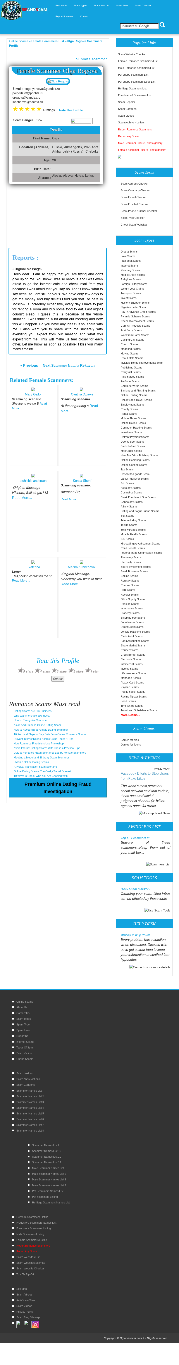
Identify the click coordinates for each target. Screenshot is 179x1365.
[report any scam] (119, 156)
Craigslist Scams (131, 372)
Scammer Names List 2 (30, 1096)
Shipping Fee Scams (133, 617)
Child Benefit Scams (133, 548)
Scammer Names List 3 (30, 1102)
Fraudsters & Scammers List (134, 95)
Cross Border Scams (133, 654)
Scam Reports (126, 102)
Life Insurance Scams (133, 673)
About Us (21, 1007)
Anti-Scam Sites (25, 1300)
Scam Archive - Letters (131, 122)
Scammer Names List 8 (30, 1130)
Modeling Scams (131, 349)
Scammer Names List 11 (46, 1156)
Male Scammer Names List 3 (49, 1179)
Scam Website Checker (132, 54)
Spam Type (23, 1024)
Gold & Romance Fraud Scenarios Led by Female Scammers (50, 752)
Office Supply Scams (133, 599)
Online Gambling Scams (135, 460)
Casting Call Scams (132, 339)
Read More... (22, 498)
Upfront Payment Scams (135, 437)
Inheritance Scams (132, 608)
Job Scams (127, 483)
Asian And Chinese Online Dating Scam (37, 725)
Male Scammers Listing (30, 1234)
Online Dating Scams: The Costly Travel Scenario (43, 771)
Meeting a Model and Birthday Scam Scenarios (41, 757)
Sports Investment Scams (136, 566)
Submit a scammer (91, 59)
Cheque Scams (130, 585)
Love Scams (128, 256)
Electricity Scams (131, 562)
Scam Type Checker (133, 217)
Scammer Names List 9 (46, 1145)
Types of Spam (25, 1047)
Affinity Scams (129, 506)
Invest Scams (128, 298)
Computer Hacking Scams (136, 427)
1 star (94, 671)
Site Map (21, 1288)
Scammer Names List (29, 1090)
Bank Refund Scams (133, 446)
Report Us (22, 1036)
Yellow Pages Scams (133, 529)
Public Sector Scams (133, 691)
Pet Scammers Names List (47, 1191)
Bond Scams (128, 701)
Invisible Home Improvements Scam (142, 362)
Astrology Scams (131, 487)
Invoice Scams (129, 668)
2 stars (79, 671)
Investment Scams (131, 432)
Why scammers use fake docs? (32, 715)
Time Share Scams (132, 705)
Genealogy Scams (132, 502)
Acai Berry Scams (131, 330)
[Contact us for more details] (149, 966)
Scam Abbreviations (28, 1079)
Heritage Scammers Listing (32, 1217)
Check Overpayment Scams (137, 321)
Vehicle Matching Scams (135, 631)
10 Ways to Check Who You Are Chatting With (41, 776)
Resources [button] (61, 5)
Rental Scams (129, 413)
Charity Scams (129, 409)
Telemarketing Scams (133, 520)
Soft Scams (127, 515)
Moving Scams (129, 353)
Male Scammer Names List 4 (49, 1185)
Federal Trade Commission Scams (141, 552)
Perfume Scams (130, 381)
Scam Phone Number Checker (139, 211)
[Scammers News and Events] (154, 813)
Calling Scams (129, 576)
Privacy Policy (24, 1311)
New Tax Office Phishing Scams (139, 455)
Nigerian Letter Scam (133, 307)
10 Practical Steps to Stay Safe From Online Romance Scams (50, 734)
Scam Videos (126, 115)
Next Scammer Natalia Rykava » (69, 365)
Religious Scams (131, 279)
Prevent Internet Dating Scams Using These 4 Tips (43, 738)
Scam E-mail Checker (133, 197)
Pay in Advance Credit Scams (138, 311)
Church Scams (129, 344)
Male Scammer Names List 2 (49, 1173)
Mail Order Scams (131, 450)
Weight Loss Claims (132, 288)
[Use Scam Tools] (157, 910)
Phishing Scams (130, 270)
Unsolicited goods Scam (135, 474)
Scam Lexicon (24, 1073)
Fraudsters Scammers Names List (36, 1222)
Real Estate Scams (132, 358)
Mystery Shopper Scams (135, 302)
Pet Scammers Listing (45, 1196)
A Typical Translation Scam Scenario (35, 766)
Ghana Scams (129, 251)
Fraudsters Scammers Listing (33, 1228)
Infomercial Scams (132, 664)
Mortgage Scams (131, 678)
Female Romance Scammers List (137, 61)
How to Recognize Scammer (31, 720)
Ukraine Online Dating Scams (31, 762)
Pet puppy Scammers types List (136, 81)
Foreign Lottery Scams (134, 284)
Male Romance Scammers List (136, 67)
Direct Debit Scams (132, 626)
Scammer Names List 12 (46, 1162)
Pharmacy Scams (131, 557)
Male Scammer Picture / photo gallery (140, 143)
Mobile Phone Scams (133, 418)
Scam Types (23, 1018)
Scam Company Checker (135, 190)
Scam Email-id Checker (135, 204)
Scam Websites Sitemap (30, 1262)
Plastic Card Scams (132, 682)
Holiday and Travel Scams (136, 400)
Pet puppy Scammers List (133, 74)
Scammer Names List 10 (46, 1151)
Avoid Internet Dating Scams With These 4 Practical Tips (47, 748)
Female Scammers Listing (31, 1240)
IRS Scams (127, 539)
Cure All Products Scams (135, 325)
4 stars (45, 671)
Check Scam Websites (134, 224)
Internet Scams (129, 265)
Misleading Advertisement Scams (140, 543)
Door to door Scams (132, 441)
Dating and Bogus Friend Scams (140, 511)
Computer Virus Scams (134, 386)
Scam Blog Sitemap (28, 1317)
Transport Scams (131, 293)
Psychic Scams (130, 687)
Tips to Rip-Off (25, 1274)
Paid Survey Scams (132, 376)
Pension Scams (130, 603)
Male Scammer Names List (48, 1168)
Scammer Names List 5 (30, 1113)
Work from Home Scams (135, 335)
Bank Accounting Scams (135, 640)
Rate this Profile (71, 110)
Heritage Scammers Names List (51, 1202)
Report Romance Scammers (135, 129)
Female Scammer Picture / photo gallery (141, 149)
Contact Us (22, 1013)
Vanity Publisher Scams (135, 478)
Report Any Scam (26, 1251)
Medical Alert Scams (133, 274)
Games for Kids (130, 740)
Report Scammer (64, 16)
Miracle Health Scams (134, 534)
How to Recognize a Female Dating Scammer (41, 729)
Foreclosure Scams (132, 622)
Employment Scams (132, 404)
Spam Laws (23, 1030)
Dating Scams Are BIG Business (33, 711)
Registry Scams (130, 580)
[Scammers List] (158, 864)
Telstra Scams (129, 525)
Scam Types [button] (80, 5)
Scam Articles (24, 1294)
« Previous (29, 365)
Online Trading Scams (134, 395)
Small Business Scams (134, 571)
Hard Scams (128, 589)
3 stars (62, 671)
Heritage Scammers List (132, 88)
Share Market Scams (133, 645)
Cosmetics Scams (131, 492)
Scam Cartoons (127, 108)
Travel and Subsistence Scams (139, 710)
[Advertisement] (41, 217)
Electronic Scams (131, 659)
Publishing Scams (131, 367)
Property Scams (130, 613)
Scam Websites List (28, 1257)
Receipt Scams (130, 594)
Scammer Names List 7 (30, 1125)
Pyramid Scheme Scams (135, 316)
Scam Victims (24, 1053)
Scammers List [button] (102, 5)
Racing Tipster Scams (134, 696)
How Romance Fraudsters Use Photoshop (39, 743)
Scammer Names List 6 (30, 1119)
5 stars (28, 671)
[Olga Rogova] (58, 81)
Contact (84, 16)
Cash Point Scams (132, 636)
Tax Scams (127, 469)
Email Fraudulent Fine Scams (138, 497)
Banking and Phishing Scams (138, 390)
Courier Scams (129, 650)
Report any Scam (128, 136)
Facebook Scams (131, 260)
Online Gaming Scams (134, 464)
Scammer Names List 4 (30, 1107)
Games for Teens (131, 744)
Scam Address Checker (134, 183)
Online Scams (18, 41)
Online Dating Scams (133, 423)
